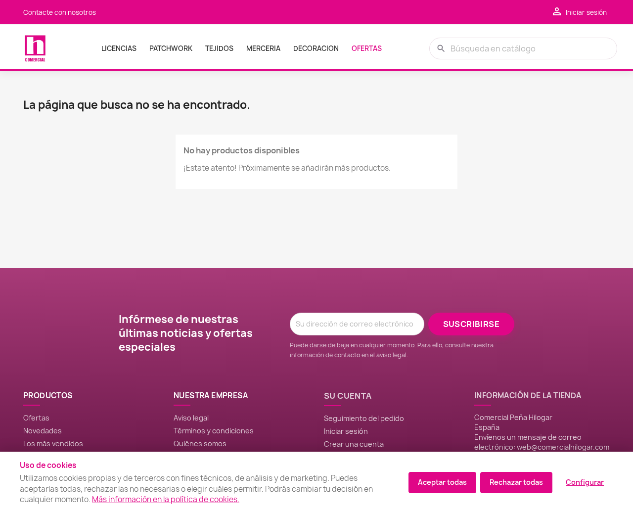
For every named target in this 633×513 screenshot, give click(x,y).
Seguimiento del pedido (364, 418)
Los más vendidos (53, 443)
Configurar (585, 482)
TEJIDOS (219, 48)
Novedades (42, 430)
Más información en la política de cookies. (165, 499)
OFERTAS (367, 48)
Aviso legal (191, 417)
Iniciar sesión (346, 431)
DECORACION (316, 48)
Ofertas (36, 417)
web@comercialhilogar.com (563, 447)
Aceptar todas (442, 482)
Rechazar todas (516, 482)
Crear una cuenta (354, 444)
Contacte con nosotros (59, 12)
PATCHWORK (170, 48)
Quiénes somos (200, 443)
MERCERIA (263, 48)
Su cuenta (348, 395)
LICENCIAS (118, 48)
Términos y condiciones (214, 430)
